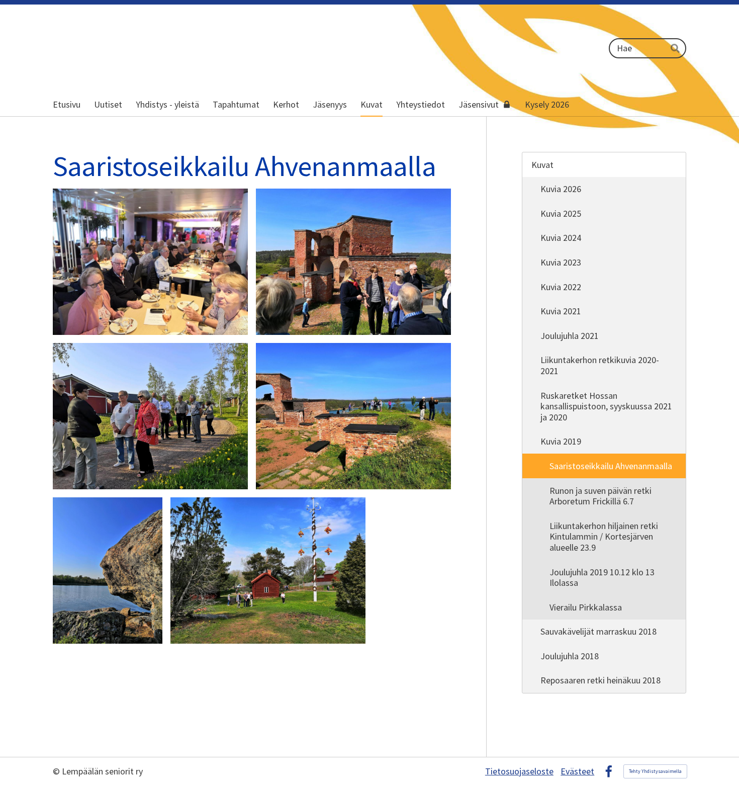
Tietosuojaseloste (519, 771)
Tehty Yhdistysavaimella (655, 771)
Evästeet (577, 771)
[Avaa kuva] (150, 262)
